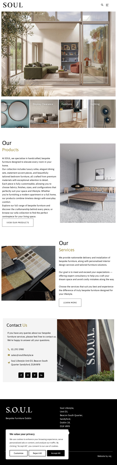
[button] (102, 5)
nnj (109, 456)
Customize (18, 453)
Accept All (55, 453)
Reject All (37, 453)
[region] (37, 444)
